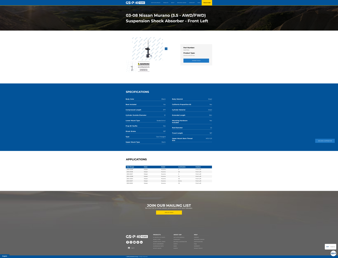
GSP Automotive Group (132, 256)
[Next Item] (166, 48)
